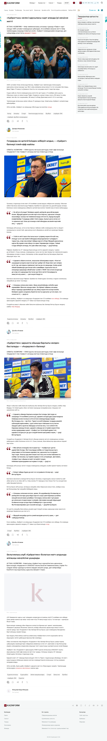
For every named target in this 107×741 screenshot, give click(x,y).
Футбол (48, 113)
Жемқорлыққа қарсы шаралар (51, 729)
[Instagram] (8, 121)
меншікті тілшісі (30, 33)
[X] (27, 121)
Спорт (24, 113)
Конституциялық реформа (59, 10)
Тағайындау (18, 10)
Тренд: (6, 10)
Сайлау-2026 (72, 10)
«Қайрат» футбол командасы (17, 117)
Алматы (16, 113)
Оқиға (6, 719)
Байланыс (82, 723)
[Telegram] (17, 121)
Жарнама (82, 726)
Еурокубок (24, 679)
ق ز (95, 3)
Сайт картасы (83, 719)
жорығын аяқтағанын (23, 672)
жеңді (50, 107)
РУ (86, 3)
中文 (92, 3)
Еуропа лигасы (12, 319)
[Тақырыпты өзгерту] (75, 3)
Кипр (9, 113)
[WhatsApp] (12, 121)
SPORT (67, 3)
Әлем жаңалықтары (37, 679)
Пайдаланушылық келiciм (49, 719)
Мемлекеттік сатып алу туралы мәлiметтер (55, 732)
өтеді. (48, 524)
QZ (83, 3)
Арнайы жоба (46, 10)
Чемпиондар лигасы (35, 113)
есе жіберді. (56, 298)
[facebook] (85, 710)
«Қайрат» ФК (57, 113)
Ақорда (11, 10)
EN (89, 3)
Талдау (59, 3)
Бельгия (57, 679)
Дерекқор (37, 10)
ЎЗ (98, 3)
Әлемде (6, 732)
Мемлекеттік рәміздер (49, 726)
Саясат (6, 723)
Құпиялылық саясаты (48, 723)
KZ (80, 3)
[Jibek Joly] (93, 10)
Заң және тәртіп (28, 10)
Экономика (7, 729)
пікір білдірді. (16, 306)
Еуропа (21, 682)
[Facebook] (22, 121)
